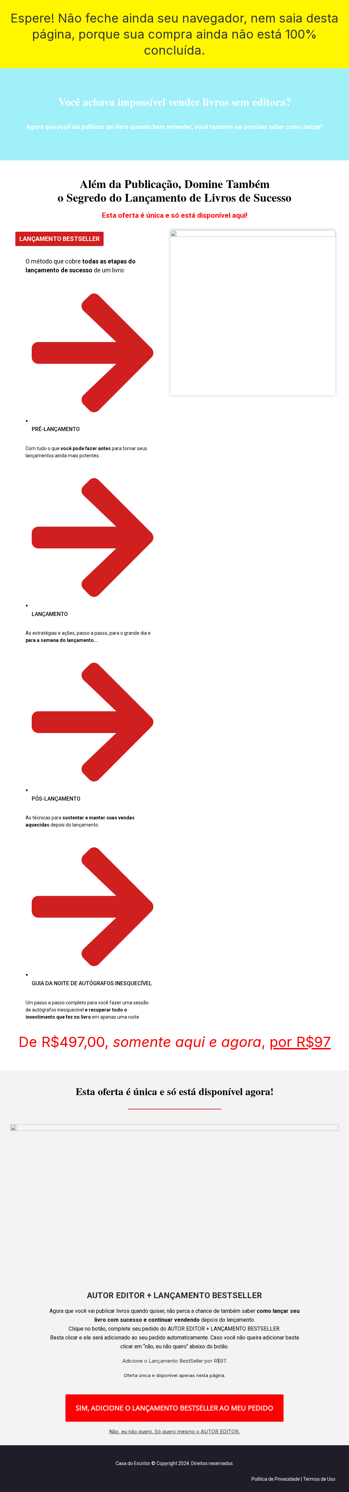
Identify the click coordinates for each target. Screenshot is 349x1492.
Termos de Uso (319, 1479)
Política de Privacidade (276, 1479)
